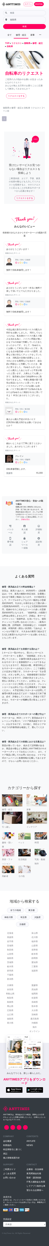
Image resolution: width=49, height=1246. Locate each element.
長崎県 (34, 1002)
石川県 (34, 937)
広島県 (10, 1010)
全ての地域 (15, 910)
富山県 (34, 933)
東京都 (31, 910)
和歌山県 (10, 994)
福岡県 (34, 994)
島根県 (10, 1002)
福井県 (34, 941)
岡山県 (10, 1006)
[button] (10, 529)
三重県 (34, 966)
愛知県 (34, 962)
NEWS (30, 1145)
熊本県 (34, 1006)
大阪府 (37, 917)
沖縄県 (34, 1023)
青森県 (10, 937)
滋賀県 (34, 971)
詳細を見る (25, 519)
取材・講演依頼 (34, 1178)
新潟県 (10, 979)
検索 (24, 26)
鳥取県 (10, 998)
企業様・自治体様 (35, 1169)
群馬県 (10, 971)
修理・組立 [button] (21, 35)
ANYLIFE (31, 1141)
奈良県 (10, 989)
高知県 (34, 989)
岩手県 (10, 941)
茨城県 (10, 962)
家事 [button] (32, 35)
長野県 (34, 950)
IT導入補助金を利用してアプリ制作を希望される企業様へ (36, 1186)
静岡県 (34, 958)
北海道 (10, 933)
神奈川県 (8, 917)
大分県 (34, 1010)
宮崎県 (34, 1014)
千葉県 (10, 975)
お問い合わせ (9, 1178)
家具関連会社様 (34, 1173)
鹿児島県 (34, 1019)
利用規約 (7, 1145)
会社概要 (7, 1141)
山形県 (10, 954)
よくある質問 (9, 1173)
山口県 (10, 1014)
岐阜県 (34, 954)
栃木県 (10, 966)
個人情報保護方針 (11, 1158)
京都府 (22, 924)
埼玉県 (23, 917)
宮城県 (10, 945)
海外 (35, 1027)
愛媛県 (34, 985)
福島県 (10, 958)
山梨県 (34, 945)
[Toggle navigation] (45, 4)
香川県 (10, 1023)
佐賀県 (34, 998)
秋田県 (10, 950)
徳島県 (10, 1019)
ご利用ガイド (9, 1169)
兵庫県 (10, 985)
